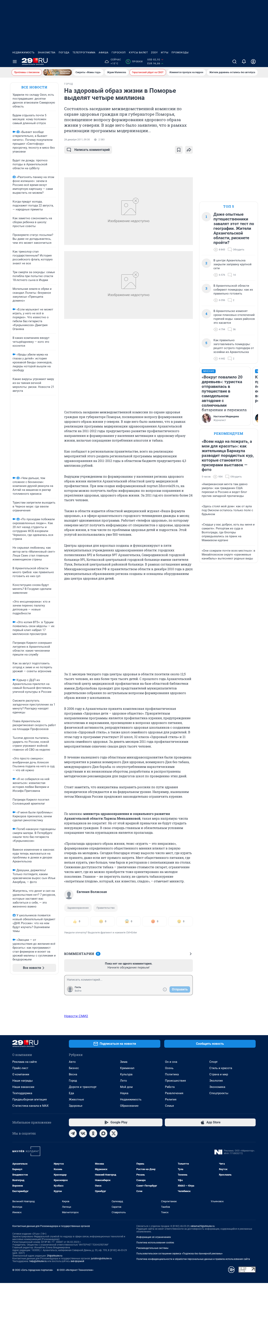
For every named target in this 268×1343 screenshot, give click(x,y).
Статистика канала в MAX (30, 1105)
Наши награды (22, 1080)
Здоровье (75, 1105)
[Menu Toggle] (14, 61)
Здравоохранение (78, 907)
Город (73, 1080)
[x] (114, 1133)
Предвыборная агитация (29, 1099)
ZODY (154, 52)
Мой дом (126, 1087)
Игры (164, 52)
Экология (216, 1080)
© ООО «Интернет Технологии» (75, 1269)
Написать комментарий (92, 150)
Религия (170, 1099)
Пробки (135, 61)
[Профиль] (253, 61)
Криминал (127, 1068)
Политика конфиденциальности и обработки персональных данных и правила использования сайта (193, 1259)
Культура (126, 1074)
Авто (72, 1062)
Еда (71, 1093)
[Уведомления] (244, 61)
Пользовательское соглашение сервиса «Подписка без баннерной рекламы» (179, 1253)
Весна (73, 1074)
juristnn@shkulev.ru (101, 1258)
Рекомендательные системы (152, 1248)
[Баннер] (57, 72)
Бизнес (74, 1068)
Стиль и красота (220, 1068)
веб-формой (77, 1261)
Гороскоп (119, 52)
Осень (169, 1068)
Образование (129, 1105)
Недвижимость (23, 52)
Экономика (217, 1087)
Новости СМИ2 (76, 1016)
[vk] (83, 1133)
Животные (76, 1099)
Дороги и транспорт (83, 1087)
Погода (64, 52)
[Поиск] (234, 61)
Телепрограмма (84, 52)
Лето (123, 1080)
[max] (103, 1133)
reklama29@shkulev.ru (203, 1226)
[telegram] (73, 1133)
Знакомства (47, 52)
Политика (172, 1074)
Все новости (34, 87)
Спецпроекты (218, 1093)
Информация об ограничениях (153, 1237)
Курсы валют (138, 52)
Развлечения (174, 1093)
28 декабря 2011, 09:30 (77, 139)
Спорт (213, 1062)
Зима (123, 1062)
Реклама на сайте (24, 1062)
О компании (20, 1074)
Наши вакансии (23, 1087)
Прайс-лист (20, 1068)
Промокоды (180, 52)
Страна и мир (218, 1074)
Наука (124, 1093)
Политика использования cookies (155, 1242)
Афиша (103, 52)
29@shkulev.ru (54, 1255)
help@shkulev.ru (38, 1261)
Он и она (171, 1062)
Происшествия (175, 1080)
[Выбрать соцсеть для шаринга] (189, 150)
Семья (169, 1105)
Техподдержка (22, 1093)
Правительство (106, 907)
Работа (170, 1087)
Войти (78, 990)
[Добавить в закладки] (179, 150)
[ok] (93, 1133)
